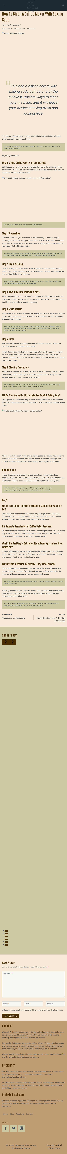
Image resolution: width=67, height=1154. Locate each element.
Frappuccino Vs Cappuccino (13, 616)
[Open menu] (3, 5)
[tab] (6, 931)
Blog (12, 1114)
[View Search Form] (63, 5)
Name (6, 1004)
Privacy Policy (54, 1148)
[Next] (12, 642)
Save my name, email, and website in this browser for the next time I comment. (33, 1010)
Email (28, 1004)
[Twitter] (13, 1128)
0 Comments (31, 29)
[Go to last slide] (5, 642)
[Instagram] (21, 1128)
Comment (7, 973)
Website (50, 1004)
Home (5, 1114)
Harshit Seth (8, 29)
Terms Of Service (54, 1145)
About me (20, 1114)
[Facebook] (5, 1128)
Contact (29, 1114)
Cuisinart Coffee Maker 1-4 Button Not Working (50, 618)
